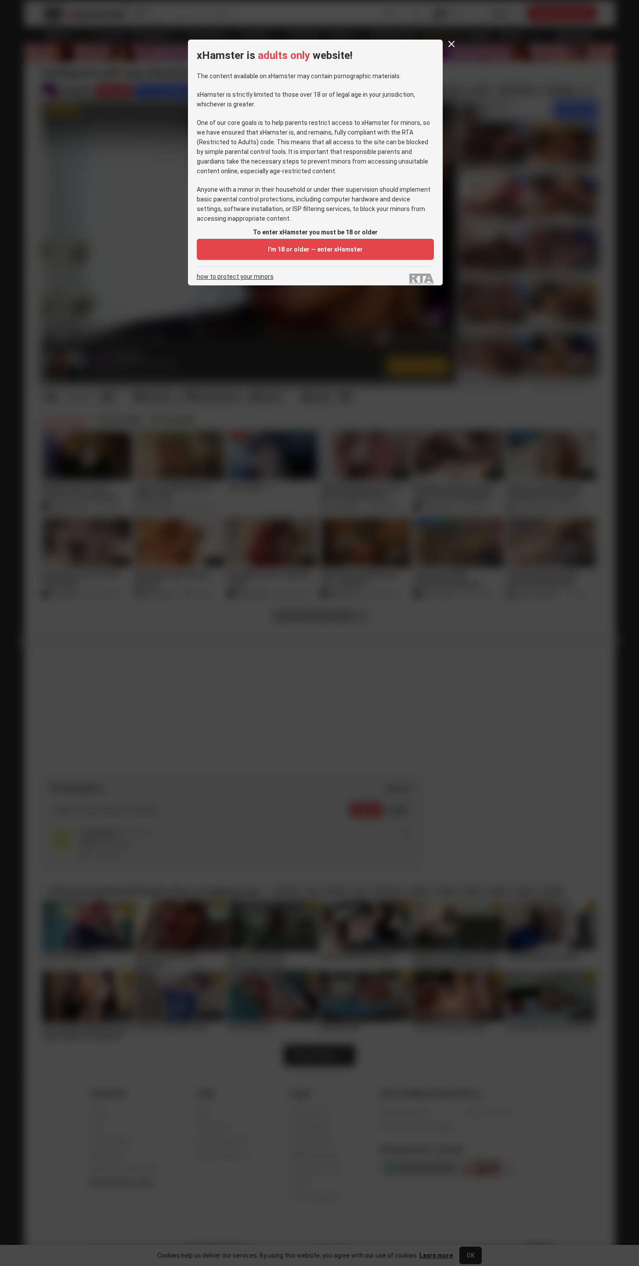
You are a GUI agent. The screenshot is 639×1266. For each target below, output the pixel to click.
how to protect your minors (235, 277)
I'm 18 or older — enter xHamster (315, 249)
